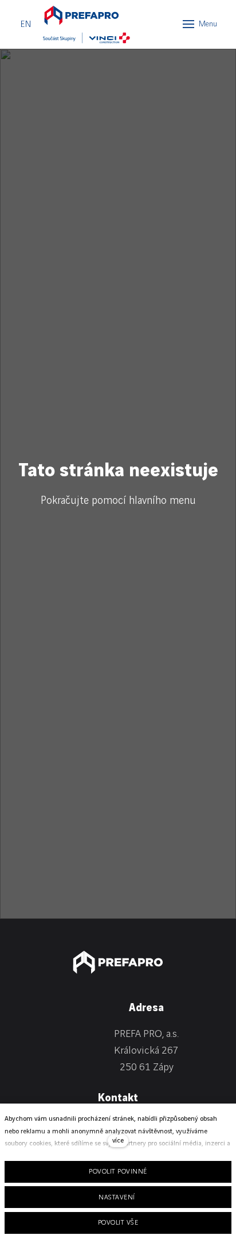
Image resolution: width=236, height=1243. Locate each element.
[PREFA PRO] (81, 14)
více (118, 1140)
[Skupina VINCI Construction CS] (87, 37)
